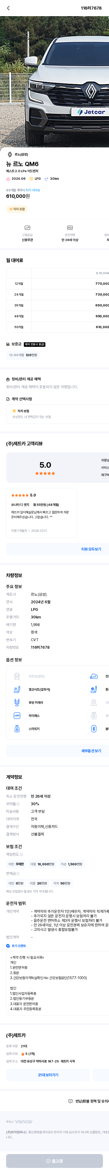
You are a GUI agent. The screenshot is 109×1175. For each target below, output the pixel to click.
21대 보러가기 (48, 1075)
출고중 (57, 1161)
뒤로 (8, 8)
